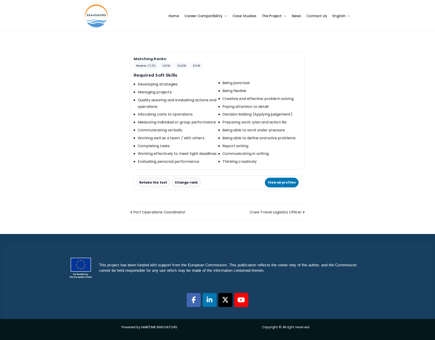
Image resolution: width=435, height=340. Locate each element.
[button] (224, 16)
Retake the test (153, 182)
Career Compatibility (203, 16)
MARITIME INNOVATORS (159, 327)
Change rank (186, 182)
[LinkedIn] (210, 300)
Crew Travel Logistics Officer (276, 212)
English (339, 16)
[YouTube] (241, 300)
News (296, 16)
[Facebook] (194, 300)
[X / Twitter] (225, 300)
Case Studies (244, 16)
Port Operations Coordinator (159, 212)
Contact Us (317, 16)
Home (174, 16)
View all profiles (282, 182)
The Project (272, 16)
